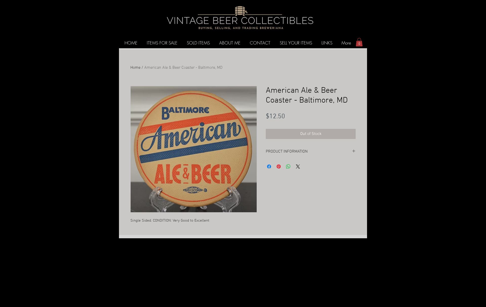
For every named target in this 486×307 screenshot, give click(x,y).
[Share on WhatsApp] (288, 166)
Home (135, 67)
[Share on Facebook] (269, 166)
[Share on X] (298, 166)
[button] (359, 42)
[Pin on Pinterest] (279, 166)
